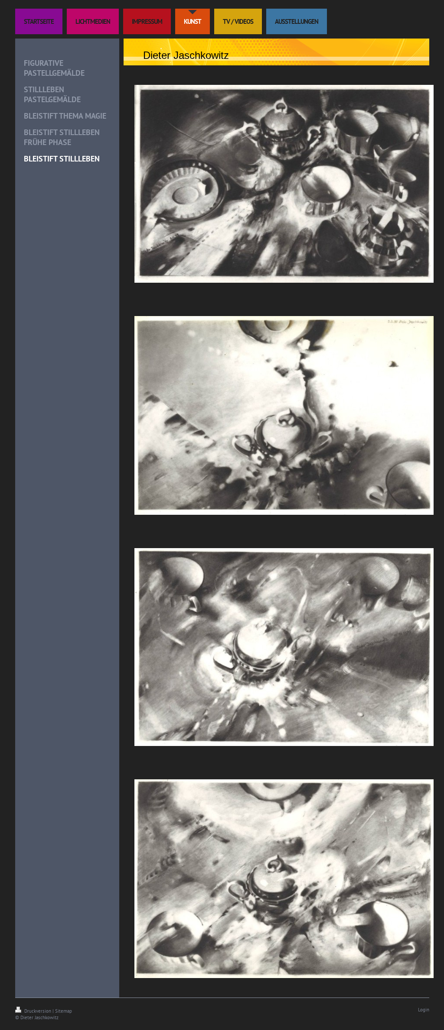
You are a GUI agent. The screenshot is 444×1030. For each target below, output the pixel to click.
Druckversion (37, 1011)
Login (423, 1010)
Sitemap (63, 1011)
